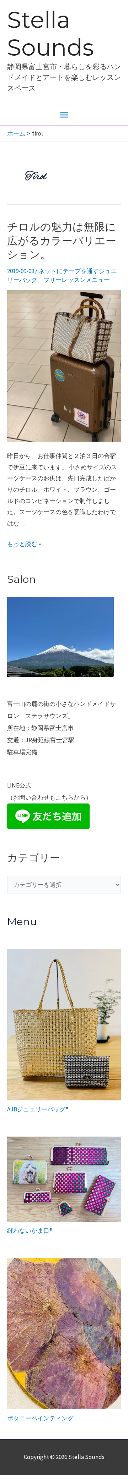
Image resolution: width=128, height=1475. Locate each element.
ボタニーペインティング (40, 1418)
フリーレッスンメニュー (76, 280)
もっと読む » (24, 544)
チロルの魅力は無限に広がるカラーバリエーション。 (61, 240)
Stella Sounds (50, 33)
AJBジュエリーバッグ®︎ (37, 1109)
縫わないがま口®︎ (29, 1230)
